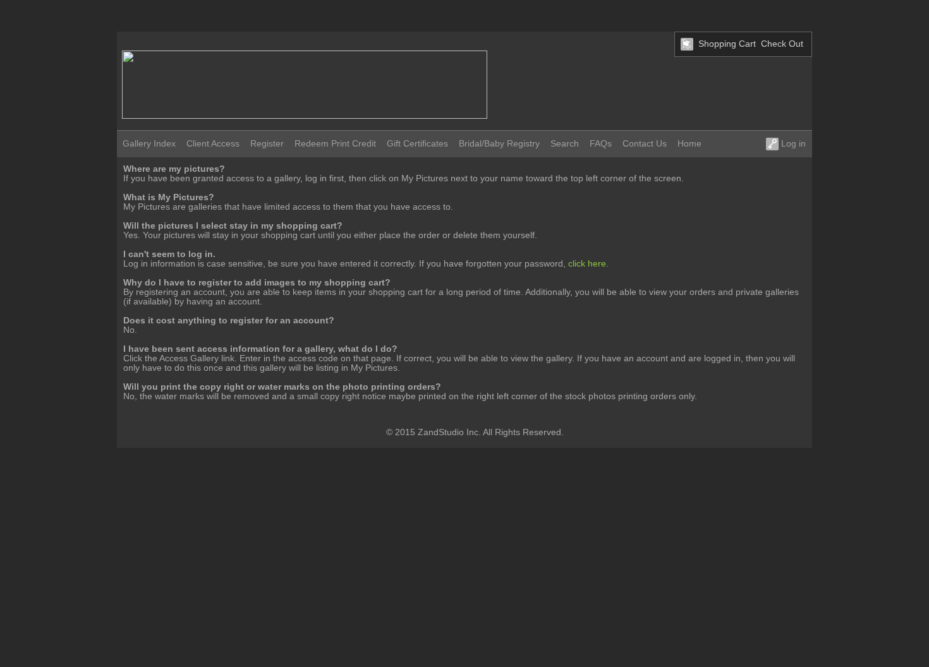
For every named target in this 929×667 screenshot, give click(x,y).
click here (587, 263)
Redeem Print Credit (335, 143)
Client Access (213, 143)
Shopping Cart (727, 44)
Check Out (782, 44)
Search (564, 143)
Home (689, 143)
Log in (792, 143)
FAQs (601, 143)
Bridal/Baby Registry (499, 143)
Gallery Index (149, 143)
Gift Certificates (417, 143)
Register (267, 143)
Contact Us (644, 143)
